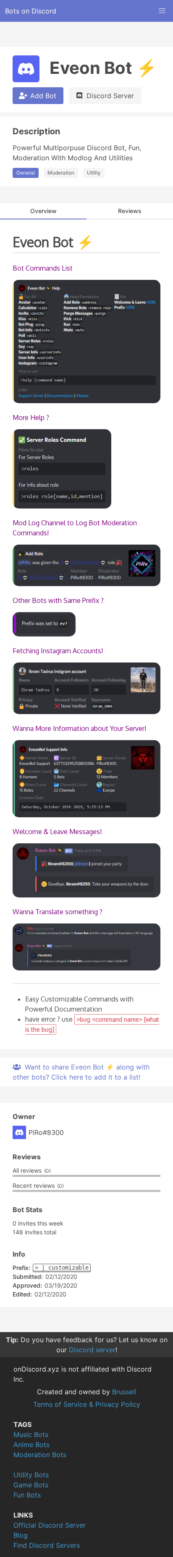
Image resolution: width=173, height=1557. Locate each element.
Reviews (130, 210)
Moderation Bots (39, 1454)
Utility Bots (31, 1475)
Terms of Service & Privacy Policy (86, 1404)
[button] (162, 11)
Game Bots (30, 1485)
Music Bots (30, 1434)
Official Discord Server (49, 1525)
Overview (43, 210)
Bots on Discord (30, 11)
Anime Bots (31, 1444)
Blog (20, 1535)
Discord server (92, 1350)
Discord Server (110, 95)
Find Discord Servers (46, 1545)
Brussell (124, 1391)
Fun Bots (27, 1495)
